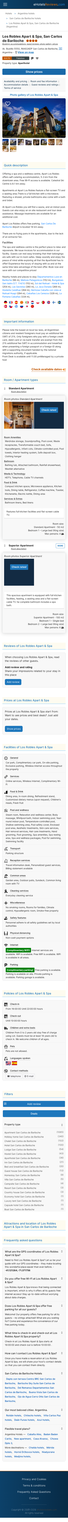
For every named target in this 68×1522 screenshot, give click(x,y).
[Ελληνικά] (15, 306)
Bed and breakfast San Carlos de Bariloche (26, 1166)
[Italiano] (26, 302)
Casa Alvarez (40, 1438)
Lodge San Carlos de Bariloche (20, 1149)
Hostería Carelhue (11, 290)
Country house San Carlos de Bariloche (24, 1192)
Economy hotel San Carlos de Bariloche (24, 1196)
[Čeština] (10, 306)
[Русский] (21, 306)
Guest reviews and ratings (44, 84)
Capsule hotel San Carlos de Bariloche (24, 1205)
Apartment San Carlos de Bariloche (22, 1132)
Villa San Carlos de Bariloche (19, 1179)
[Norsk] (47, 302)
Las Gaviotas (18, 286)
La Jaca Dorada (43, 286)
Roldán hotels (13, 1415)
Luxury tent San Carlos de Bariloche (22, 1200)
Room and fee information (44, 81)
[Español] (15, 302)
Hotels (8, 13)
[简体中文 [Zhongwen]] (31, 306)
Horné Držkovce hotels (26, 1452)
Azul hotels (43, 1420)
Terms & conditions (34, 1485)
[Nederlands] (31, 302)
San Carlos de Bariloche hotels (25, 18)
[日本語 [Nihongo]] (26, 306)
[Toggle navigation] (5, 4)
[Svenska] (58, 302)
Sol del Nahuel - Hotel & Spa (49, 283)
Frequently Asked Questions (34, 1491)
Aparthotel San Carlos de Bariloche (22, 1158)
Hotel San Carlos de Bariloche (19, 1145)
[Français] (10, 302)
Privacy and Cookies (34, 1479)
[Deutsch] (4, 302)
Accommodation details (16, 84)
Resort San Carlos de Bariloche (20, 1188)
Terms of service (12, 88)
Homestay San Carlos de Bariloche (22, 1175)
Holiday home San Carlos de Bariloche (24, 1136)
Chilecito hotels (32, 1415)
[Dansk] (4, 306)
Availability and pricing (15, 81)
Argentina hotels (25, 13)
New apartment (22, 1438)
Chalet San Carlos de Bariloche (20, 1141)
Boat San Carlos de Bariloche (19, 1209)
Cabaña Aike (34, 1434)
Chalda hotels (36, 1447)
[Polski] (37, 302)
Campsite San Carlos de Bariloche (21, 1183)
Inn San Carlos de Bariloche (18, 1162)
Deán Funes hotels (24, 1420)
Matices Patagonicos (31, 280)
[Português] (42, 302)
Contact (34, 1498)
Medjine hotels (22, 1456)
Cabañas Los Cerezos (37, 293)
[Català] (21, 302)
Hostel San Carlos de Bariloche (20, 1153)
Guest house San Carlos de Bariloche (23, 1171)
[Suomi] (53, 302)
